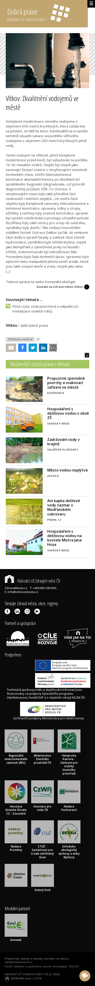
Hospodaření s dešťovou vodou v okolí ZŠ (68, 413)
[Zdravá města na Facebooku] (8, 611)
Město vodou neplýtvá (67, 470)
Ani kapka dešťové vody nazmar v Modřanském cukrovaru (63, 507)
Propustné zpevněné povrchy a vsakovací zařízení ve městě (66, 383)
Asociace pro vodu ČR (42, 808)
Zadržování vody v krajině (63, 441)
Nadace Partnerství (69, 808)
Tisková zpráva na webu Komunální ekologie (40, 281)
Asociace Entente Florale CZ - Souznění (16, 809)
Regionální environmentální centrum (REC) (16, 759)
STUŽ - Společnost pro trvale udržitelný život (42, 851)
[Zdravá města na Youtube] (38, 611)
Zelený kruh (42, 890)
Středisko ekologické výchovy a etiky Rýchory (69, 851)
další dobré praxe (34, 325)
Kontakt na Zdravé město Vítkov (60, 287)
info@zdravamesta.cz (19, 962)
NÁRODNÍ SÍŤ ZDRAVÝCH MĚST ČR (26, 974)
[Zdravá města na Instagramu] (28, 611)
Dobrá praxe (27, 14)
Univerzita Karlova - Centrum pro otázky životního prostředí (69, 764)
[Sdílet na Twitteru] (32, 348)
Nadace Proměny (16, 848)
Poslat (11, 348)
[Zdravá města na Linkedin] (18, 611)
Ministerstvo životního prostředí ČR (42, 759)
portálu (37, 690)
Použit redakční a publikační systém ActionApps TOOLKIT (42, 966)
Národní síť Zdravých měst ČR (38, 581)
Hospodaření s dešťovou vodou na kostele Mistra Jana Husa (64, 538)
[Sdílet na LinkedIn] (42, 348)
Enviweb (16, 940)
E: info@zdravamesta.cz (21, 592)
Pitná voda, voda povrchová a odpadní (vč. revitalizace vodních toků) (45, 308)
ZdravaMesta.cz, (16, 588)
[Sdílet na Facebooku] (21, 348)
